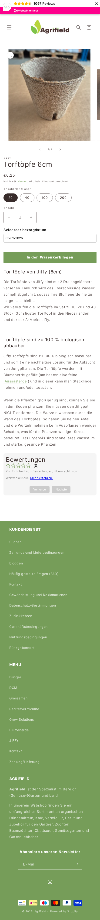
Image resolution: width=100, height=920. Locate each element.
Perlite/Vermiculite (24, 709)
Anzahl (8, 208)
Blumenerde (19, 730)
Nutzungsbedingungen (28, 637)
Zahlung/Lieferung (24, 762)
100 (44, 198)
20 (10, 198)
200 (63, 198)
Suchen (15, 542)
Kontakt (15, 584)
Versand (23, 181)
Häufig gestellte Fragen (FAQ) (33, 574)
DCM (13, 688)
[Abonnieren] (76, 864)
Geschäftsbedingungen (28, 627)
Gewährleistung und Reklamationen (38, 595)
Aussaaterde (16, 381)
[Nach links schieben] (40, 149)
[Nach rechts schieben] (60, 149)
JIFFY (14, 740)
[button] (9, 27)
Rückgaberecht (22, 648)
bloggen (16, 563)
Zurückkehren (20, 616)
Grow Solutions (21, 719)
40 (27, 198)
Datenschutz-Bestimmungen (32, 605)
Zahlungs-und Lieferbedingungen (36, 552)
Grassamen (18, 698)
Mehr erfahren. (41, 478)
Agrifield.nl (41, 911)
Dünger (15, 677)
